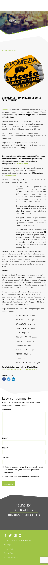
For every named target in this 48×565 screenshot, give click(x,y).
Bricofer (5, 110)
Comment (6, 410)
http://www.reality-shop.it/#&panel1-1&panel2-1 (19, 369)
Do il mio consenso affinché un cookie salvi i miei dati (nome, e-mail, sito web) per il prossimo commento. (23, 469)
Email (5, 448)
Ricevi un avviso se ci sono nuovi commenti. (21, 477)
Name (5, 438)
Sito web (5, 457)
